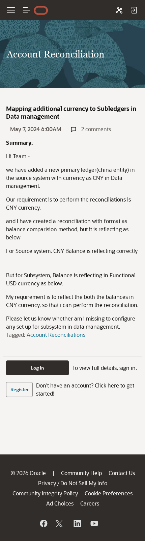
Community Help (81, 472)
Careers (89, 503)
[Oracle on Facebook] (43, 523)
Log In (37, 367)
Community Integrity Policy (45, 493)
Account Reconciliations (56, 334)
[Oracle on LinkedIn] (76, 523)
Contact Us (122, 472)
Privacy (47, 483)
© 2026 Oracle (28, 472)
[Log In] (133, 10)
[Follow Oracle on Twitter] (60, 523)
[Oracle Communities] (119, 10)
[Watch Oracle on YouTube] (93, 523)
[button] (26, 10)
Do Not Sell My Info (83, 483)
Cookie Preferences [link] (109, 493)
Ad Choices (60, 503)
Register (19, 389)
